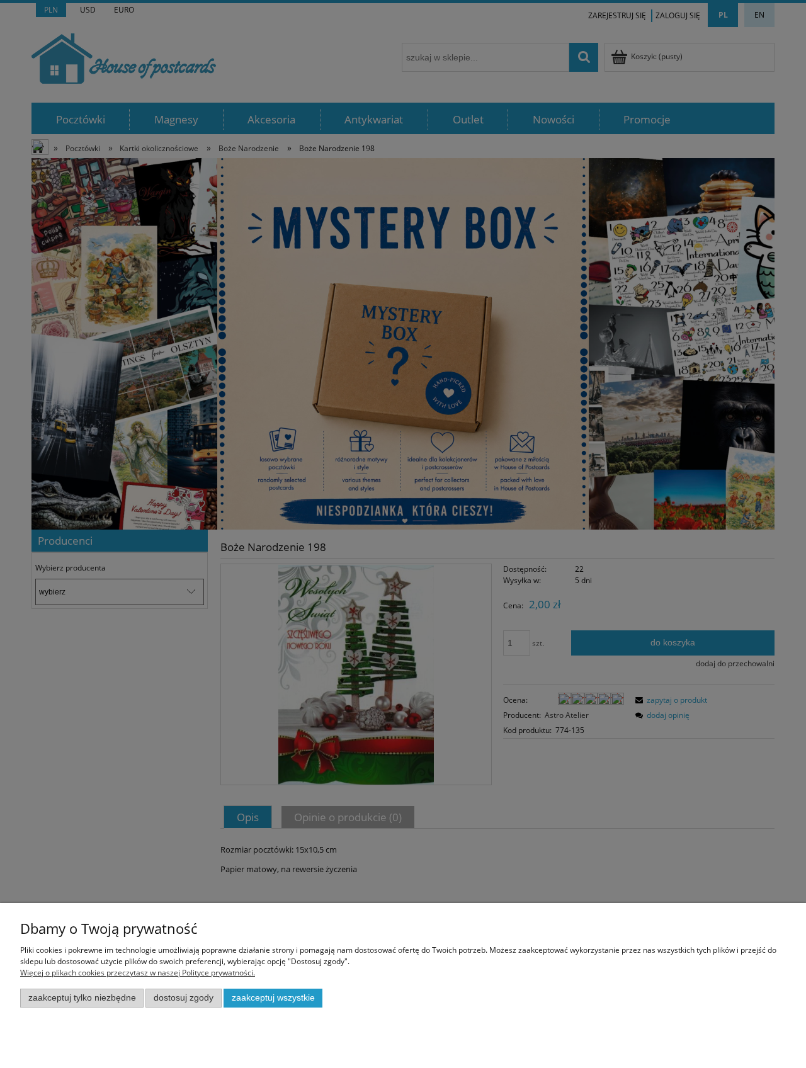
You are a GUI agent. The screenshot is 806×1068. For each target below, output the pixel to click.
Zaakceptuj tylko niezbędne (82, 998)
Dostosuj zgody (183, 998)
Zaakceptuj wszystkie (273, 998)
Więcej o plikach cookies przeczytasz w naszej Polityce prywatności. (137, 972)
